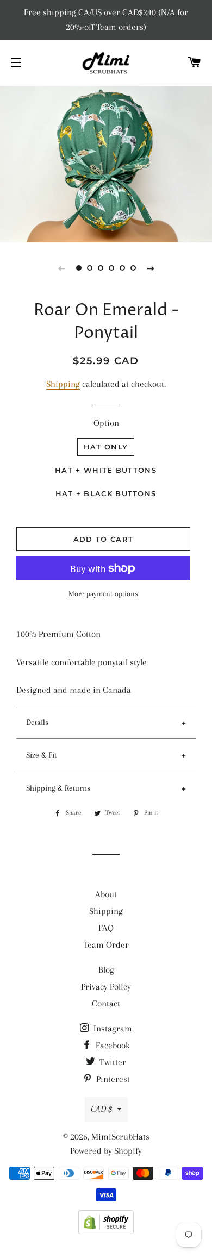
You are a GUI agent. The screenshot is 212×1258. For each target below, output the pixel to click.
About (106, 894)
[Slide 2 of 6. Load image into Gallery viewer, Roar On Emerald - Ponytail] (89, 267)
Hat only (106, 446)
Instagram (111, 1028)
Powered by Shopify (106, 1151)
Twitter (111, 1062)
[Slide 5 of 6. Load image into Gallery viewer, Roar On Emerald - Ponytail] (122, 267)
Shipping (63, 384)
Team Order (106, 945)
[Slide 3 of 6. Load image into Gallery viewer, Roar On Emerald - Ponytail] (100, 267)
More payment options (103, 594)
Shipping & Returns (58, 788)
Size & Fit (41, 754)
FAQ (106, 928)
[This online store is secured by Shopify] (106, 1231)
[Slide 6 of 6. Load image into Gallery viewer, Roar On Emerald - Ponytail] (133, 267)
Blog (106, 970)
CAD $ (101, 1109)
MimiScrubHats (120, 1136)
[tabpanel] (106, 162)
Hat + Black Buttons (106, 493)
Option (106, 423)
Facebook (111, 1045)
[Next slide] (151, 268)
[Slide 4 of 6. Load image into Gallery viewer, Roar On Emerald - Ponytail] (111, 267)
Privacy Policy (106, 986)
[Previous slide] (61, 268)
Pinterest (112, 1079)
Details (37, 722)
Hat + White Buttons (106, 470)
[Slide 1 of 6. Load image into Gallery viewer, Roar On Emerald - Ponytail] (78, 267)
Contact (106, 1003)
